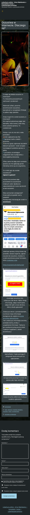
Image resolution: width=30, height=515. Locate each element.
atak (6, 409)
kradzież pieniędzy (18, 409)
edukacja (10, 409)
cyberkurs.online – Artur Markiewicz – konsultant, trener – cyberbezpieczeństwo (14, 3)
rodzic (10, 411)
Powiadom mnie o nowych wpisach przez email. (16, 491)
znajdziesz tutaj (12, 260)
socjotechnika (15, 411)
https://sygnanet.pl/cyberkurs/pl (13, 265)
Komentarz (5, 442)
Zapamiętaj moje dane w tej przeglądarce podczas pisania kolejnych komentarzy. (13, 481)
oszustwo (5, 411)
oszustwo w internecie (10, 414)
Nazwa (4, 460)
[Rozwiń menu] (2, 11)
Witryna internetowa (7, 474)
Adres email (5, 467)
